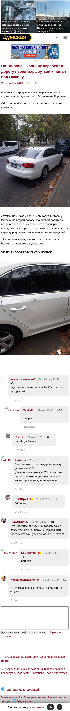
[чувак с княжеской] (3, 379)
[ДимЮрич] (7, 499)
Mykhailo (28, 410)
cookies (39, 707)
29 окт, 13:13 (39, 521)
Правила (55, 632)
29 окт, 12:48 (45, 410)
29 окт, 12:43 (51, 379)
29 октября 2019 (12, 83)
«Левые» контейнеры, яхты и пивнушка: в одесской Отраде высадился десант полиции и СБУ (51, 26)
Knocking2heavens (22, 579)
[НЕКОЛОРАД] (3, 522)
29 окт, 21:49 (51, 579)
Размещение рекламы (35, 697)
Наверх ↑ (10, 636)
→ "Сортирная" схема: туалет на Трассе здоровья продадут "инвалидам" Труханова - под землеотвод (34, 671)
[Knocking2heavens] (3, 580)
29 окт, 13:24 (52, 552)
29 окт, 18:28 (35, 437)
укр (58, 37)
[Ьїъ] (7, 437)
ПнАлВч (20, 460)
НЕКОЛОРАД (19, 521)
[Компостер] (9, 553)
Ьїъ (16, 437)
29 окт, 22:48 (44, 499)
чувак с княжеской (22, 379)
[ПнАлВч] (6, 460)
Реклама (35, 60)
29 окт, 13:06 (37, 460)
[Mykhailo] (12, 411)
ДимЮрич (21, 499)
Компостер (28, 552)
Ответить (16, 400)
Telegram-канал (24, 701)
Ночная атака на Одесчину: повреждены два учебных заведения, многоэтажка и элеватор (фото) (16, 26)
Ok (50, 707)
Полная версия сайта (11, 697)
